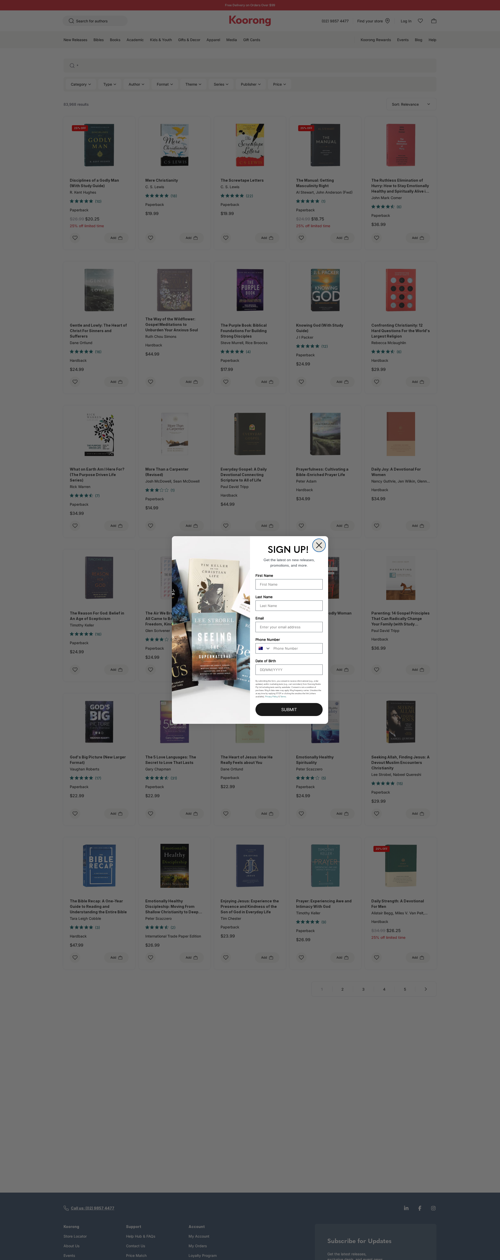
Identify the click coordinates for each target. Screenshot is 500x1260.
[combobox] (263, 648)
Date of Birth (265, 661)
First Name (264, 575)
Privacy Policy (271, 696)
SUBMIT (289, 709)
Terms (283, 696)
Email (259, 618)
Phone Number (267, 639)
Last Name (264, 597)
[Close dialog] (319, 545)
